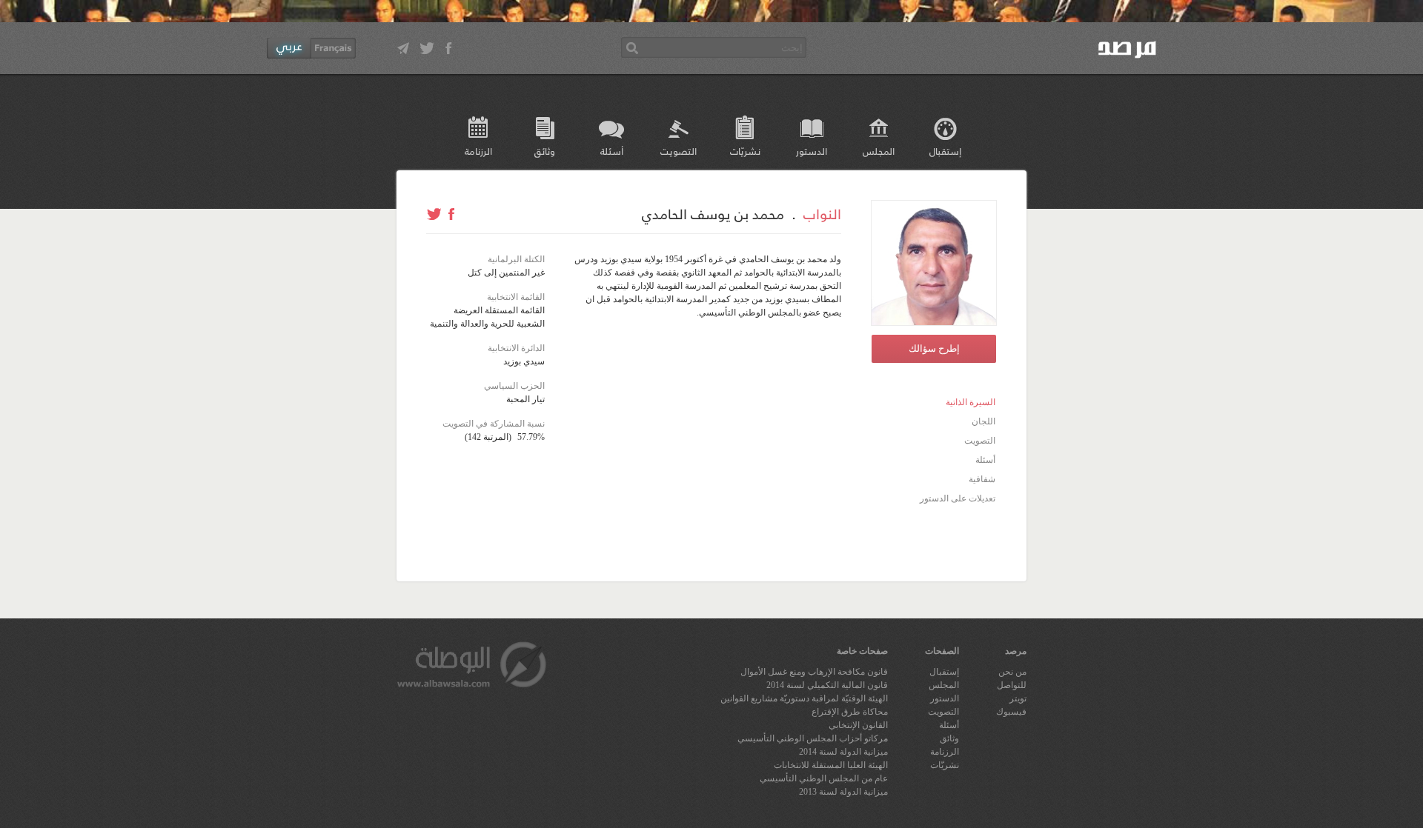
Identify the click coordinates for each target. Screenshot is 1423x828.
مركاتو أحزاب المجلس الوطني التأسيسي (812, 738)
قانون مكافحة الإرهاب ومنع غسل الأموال (814, 672)
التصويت (678, 150)
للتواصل (1011, 685)
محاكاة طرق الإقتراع (850, 712)
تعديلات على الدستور (957, 498)
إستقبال (945, 150)
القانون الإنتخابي (858, 725)
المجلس (879, 150)
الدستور (811, 150)
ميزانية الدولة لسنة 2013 (843, 792)
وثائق (544, 150)
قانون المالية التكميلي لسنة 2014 (827, 685)
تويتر (1017, 698)
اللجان (983, 421)
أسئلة (611, 150)
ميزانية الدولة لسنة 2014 (843, 752)
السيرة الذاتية (970, 402)
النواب (822, 213)
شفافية (982, 479)
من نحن (1012, 672)
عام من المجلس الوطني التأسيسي (824, 778)
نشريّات (745, 150)
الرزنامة (478, 150)
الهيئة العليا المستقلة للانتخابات (831, 765)
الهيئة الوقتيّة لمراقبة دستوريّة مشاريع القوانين (804, 698)
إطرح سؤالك (934, 348)
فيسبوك (1011, 712)
